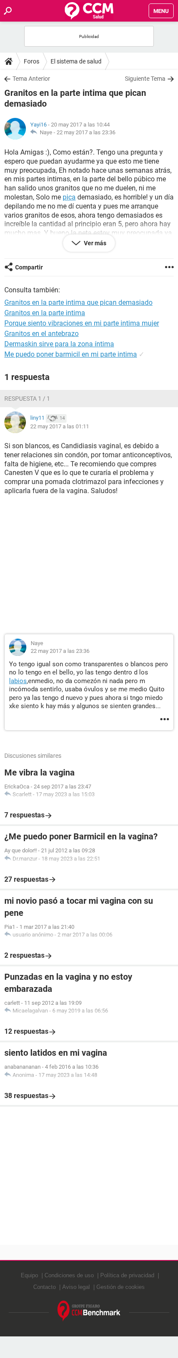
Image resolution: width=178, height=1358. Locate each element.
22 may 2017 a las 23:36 (86, 132)
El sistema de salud (76, 61)
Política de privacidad (127, 1275)
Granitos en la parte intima (44, 313)
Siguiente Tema (145, 78)
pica (69, 197)
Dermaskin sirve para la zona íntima (59, 344)
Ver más (94, 243)
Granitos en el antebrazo (41, 333)
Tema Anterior (31, 78)
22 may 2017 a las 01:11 (59, 426)
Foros (31, 61)
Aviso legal (76, 1287)
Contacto (44, 1287)
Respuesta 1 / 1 (27, 398)
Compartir (29, 267)
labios (18, 681)
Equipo (29, 1275)
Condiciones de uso (69, 1275)
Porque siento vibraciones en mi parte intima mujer (81, 323)
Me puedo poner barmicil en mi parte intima (70, 354)
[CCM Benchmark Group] (89, 1311)
